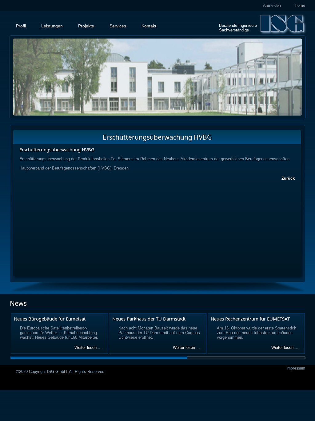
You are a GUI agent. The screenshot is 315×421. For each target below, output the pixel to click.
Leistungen (52, 25)
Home (300, 5)
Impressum (296, 368)
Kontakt (149, 25)
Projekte (86, 25)
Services (118, 25)
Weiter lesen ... (88, 347)
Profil (21, 25)
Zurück (288, 178)
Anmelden (272, 5)
